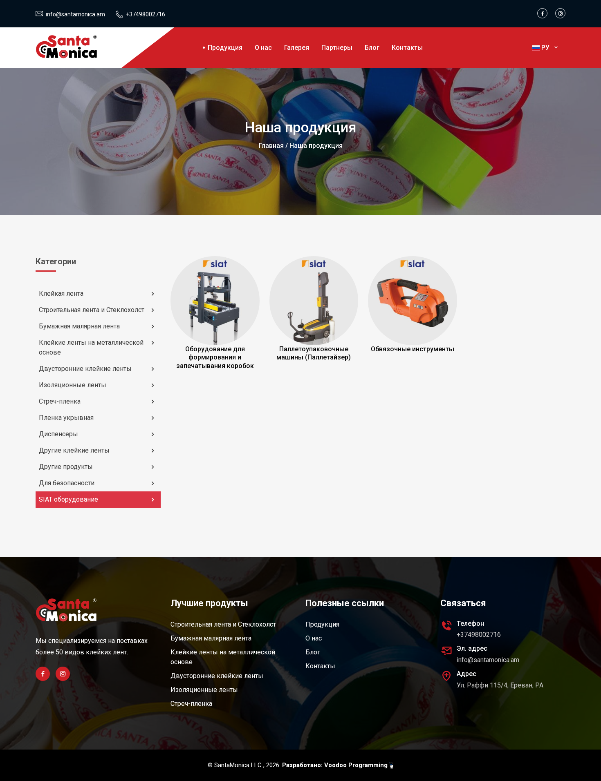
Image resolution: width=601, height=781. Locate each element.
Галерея (296, 47)
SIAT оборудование (68, 499)
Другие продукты (66, 467)
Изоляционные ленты (72, 385)
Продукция (225, 47)
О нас (263, 47)
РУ (546, 47)
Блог (372, 47)
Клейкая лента (61, 293)
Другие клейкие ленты (74, 450)
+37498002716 (145, 14)
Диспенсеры (58, 434)
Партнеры (336, 47)
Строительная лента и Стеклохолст (91, 310)
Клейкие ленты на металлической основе (91, 347)
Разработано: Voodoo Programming (335, 765)
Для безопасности (66, 483)
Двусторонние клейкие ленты (85, 369)
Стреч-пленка (60, 401)
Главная (271, 146)
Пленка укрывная (66, 418)
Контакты (407, 47)
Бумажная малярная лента (79, 326)
